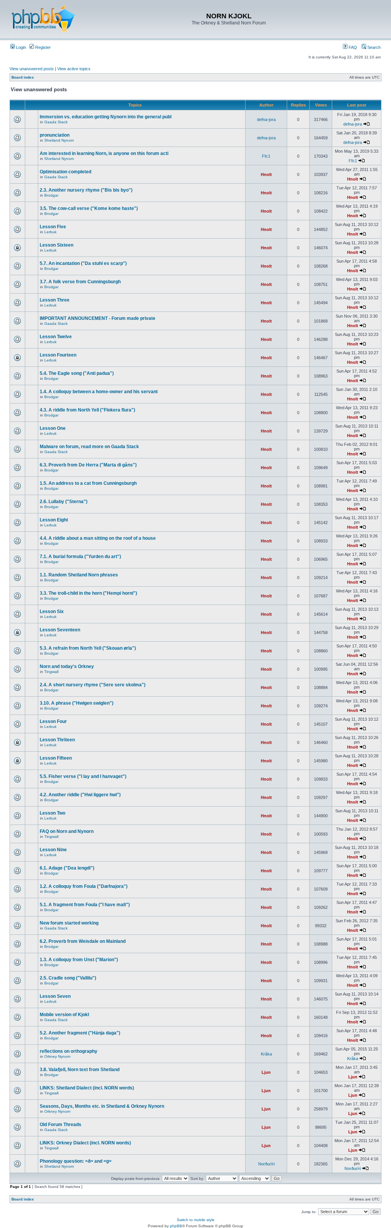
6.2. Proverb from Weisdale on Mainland (83, 941)
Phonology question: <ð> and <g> (75, 1161)
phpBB (176, 1226)
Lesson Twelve (56, 336)
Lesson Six (52, 611)
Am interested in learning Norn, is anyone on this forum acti (104, 153)
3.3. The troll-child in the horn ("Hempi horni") (88, 593)
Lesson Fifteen (56, 758)
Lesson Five (53, 226)
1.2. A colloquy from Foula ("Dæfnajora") (84, 886)
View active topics (73, 68)
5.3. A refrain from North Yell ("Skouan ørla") (88, 648)
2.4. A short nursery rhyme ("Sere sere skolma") (92, 684)
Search (373, 47)
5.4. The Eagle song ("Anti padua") (77, 373)
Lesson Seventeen (60, 630)
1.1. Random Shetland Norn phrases (79, 575)
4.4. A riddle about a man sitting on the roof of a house (98, 538)
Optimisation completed (65, 171)
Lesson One (53, 428)
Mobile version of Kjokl (64, 1014)
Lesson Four (53, 721)
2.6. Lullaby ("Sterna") (63, 501)
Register (42, 47)
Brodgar (51, 195)
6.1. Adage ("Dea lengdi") (67, 868)
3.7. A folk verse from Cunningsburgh (80, 281)
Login (20, 47)
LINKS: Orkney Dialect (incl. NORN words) (85, 1143)
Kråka (266, 1054)
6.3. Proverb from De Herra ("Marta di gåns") (88, 465)
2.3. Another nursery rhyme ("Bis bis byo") (86, 190)
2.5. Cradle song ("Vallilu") (68, 978)
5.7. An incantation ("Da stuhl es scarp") (83, 263)
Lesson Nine (53, 849)
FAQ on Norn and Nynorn (67, 831)
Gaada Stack (56, 122)
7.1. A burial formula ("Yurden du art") (80, 556)
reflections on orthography (68, 1051)
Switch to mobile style (196, 1220)
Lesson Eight (54, 520)
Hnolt (266, 174)
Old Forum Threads (60, 1124)
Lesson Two (52, 813)
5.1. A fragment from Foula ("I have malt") (85, 904)
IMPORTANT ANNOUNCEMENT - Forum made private (97, 318)
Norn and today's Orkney (67, 666)
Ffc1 (266, 156)
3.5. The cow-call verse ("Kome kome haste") (89, 208)
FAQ (352, 47)
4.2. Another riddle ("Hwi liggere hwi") (80, 794)
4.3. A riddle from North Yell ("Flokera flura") (87, 410)
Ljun (266, 1072)
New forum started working (69, 923)
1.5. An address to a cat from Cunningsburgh (88, 483)
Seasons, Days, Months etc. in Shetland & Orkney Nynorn (102, 1106)
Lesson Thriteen (57, 739)
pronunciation (54, 135)
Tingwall (51, 672)
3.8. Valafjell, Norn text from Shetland (80, 1069)
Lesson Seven (55, 996)
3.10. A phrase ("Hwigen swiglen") (76, 703)
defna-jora (266, 119)
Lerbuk (50, 232)
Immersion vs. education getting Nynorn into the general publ (105, 116)
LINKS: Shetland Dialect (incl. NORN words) (87, 1088)
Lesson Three (54, 300)
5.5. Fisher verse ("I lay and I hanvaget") (83, 776)
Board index (22, 77)
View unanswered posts (32, 68)
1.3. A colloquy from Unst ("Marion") (79, 959)
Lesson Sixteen (56, 245)
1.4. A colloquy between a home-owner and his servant (99, 391)
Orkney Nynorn (57, 1056)
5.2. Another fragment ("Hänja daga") (80, 1033)
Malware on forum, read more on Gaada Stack (89, 446)
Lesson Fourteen (58, 355)
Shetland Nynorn (59, 140)
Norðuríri (266, 1164)
